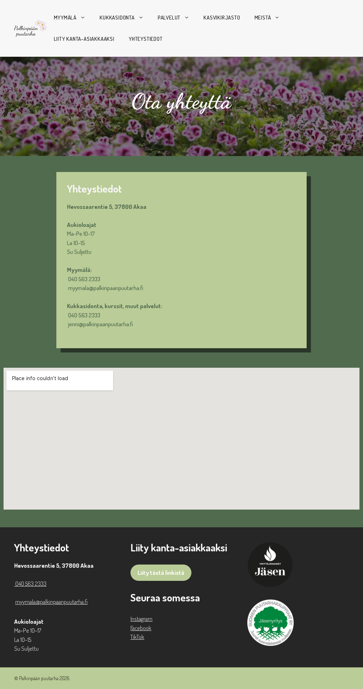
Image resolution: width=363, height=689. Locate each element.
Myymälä (65, 17)
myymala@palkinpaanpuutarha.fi (105, 287)
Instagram (141, 618)
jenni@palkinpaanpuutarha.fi (100, 324)
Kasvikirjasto (221, 17)
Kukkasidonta (117, 17)
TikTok (137, 636)
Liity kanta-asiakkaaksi (84, 38)
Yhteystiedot (146, 38)
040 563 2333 (83, 279)
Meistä (263, 17)
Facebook (140, 628)
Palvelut (169, 17)
